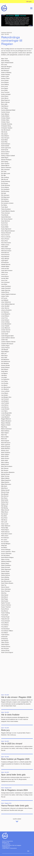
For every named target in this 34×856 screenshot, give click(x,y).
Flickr (13, 845)
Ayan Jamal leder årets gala (13, 774)
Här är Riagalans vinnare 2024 (14, 789)
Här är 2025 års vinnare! (11, 743)
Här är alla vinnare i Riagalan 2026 (16, 697)
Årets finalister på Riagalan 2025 (15, 758)
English (30, 1)
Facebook (9, 845)
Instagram (19, 845)
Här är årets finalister (10, 714)
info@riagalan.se (6, 846)
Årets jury (5, 729)
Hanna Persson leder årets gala (15, 805)
